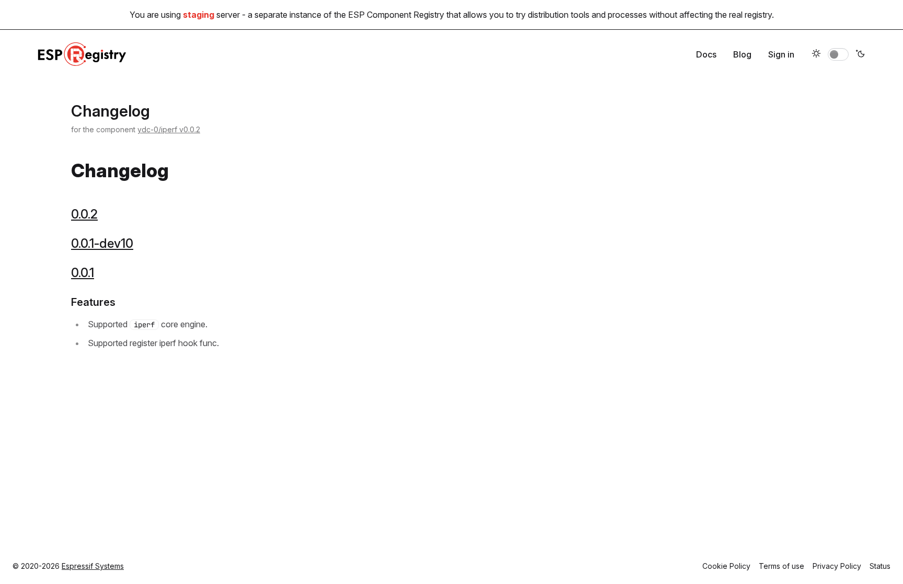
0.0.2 (84, 214)
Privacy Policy (837, 566)
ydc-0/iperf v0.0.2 (168, 129)
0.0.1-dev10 (102, 243)
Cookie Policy (726, 566)
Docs (706, 54)
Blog (742, 54)
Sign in (781, 54)
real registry (750, 14)
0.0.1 (82, 272)
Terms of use (781, 566)
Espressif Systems (93, 566)
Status (880, 566)
